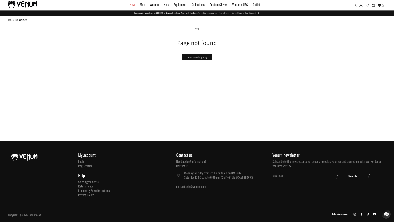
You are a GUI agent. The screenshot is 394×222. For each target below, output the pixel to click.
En (383, 5)
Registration (85, 166)
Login (81, 162)
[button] (355, 5)
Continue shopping (197, 57)
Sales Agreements (88, 182)
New (132, 5)
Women (154, 5)
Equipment (180, 5)
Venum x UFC (240, 5)
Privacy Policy (86, 195)
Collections (198, 5)
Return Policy (85, 186)
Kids (166, 5)
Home (10, 20)
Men (142, 5)
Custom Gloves (218, 5)
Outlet (256, 5)
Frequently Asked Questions (94, 191)
